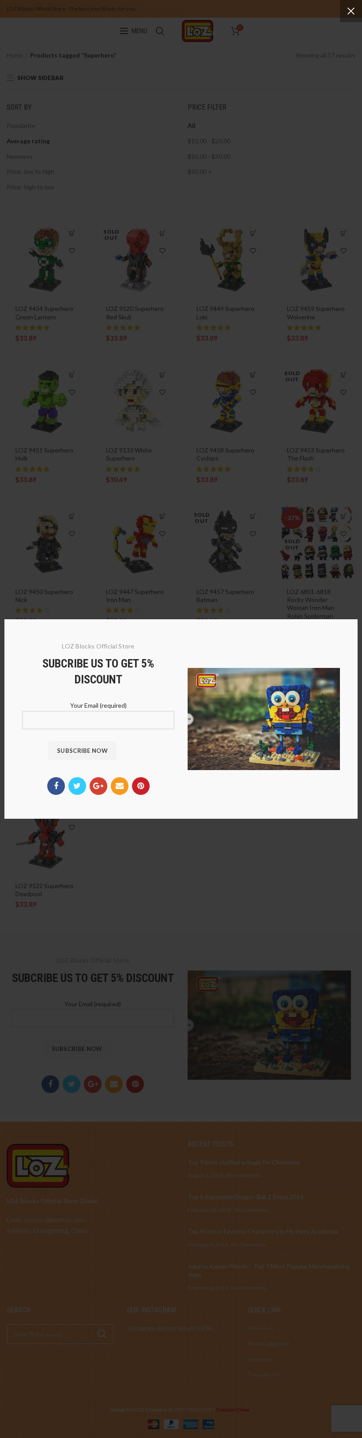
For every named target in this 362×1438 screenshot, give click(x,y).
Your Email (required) (98, 705)
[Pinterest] (141, 786)
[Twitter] (77, 786)
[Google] (98, 786)
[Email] (119, 786)
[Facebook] (56, 786)
